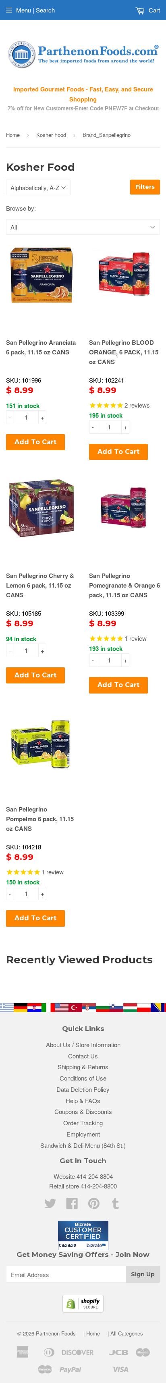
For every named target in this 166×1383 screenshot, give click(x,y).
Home (13, 135)
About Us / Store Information (83, 1044)
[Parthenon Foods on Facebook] (72, 1205)
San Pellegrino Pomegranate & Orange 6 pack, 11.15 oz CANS (124, 585)
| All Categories (125, 1333)
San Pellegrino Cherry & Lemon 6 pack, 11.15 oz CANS (40, 585)
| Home (91, 1333)
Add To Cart (35, 442)
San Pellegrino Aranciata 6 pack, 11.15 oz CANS (41, 347)
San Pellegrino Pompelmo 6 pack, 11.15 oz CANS (40, 819)
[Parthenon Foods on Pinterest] (94, 1205)
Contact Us (83, 1056)
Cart (153, 10)
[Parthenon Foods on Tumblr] (116, 1205)
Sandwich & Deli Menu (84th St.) (83, 1145)
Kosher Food (51, 135)
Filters (145, 186)
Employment (83, 1134)
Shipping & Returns (83, 1066)
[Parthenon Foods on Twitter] (50, 1205)
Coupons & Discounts (83, 1111)
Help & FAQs (83, 1100)
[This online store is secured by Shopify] (83, 1310)
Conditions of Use (83, 1078)
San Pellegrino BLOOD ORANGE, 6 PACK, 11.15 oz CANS (123, 352)
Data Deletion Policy (83, 1089)
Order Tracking (83, 1122)
